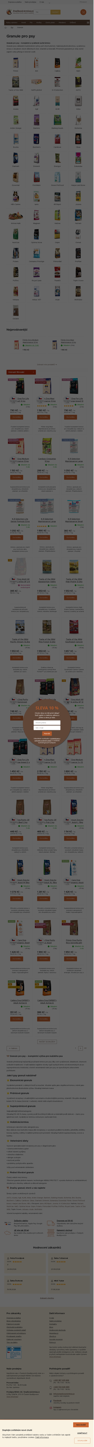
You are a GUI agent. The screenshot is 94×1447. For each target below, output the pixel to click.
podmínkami (54, 738)
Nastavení (81, 1425)
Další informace (42, 1437)
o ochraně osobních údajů (47, 739)
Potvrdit (47, 733)
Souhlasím (82, 1441)
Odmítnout (82, 1433)
